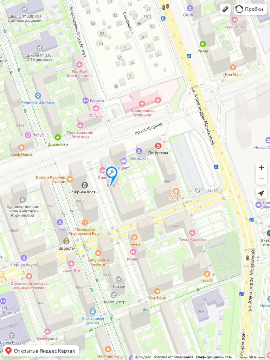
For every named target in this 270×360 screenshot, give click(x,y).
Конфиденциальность (214, 357)
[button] (225, 9)
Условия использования (173, 357)
